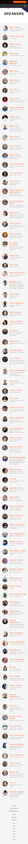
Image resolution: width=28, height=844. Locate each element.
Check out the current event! (19, 1)
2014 (14, 823)
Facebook (14, 817)
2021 (14, 839)
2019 (14, 836)
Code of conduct (14, 808)
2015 (14, 826)
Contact (14, 805)
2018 (14, 834)
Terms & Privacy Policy (14, 811)
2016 (14, 828)
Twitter (14, 814)
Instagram (14, 820)
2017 (14, 831)
